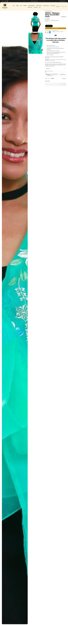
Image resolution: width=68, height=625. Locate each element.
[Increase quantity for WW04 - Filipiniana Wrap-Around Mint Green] (50, 24)
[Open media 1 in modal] (15, 317)
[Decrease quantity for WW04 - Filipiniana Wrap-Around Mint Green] (46, 24)
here (53, 56)
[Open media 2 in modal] (35, 21)
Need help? (64, 78)
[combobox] (63, 1)
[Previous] (24, 1)
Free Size (47, 20)
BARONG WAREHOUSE (48, 11)
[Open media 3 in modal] (35, 43)
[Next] (44, 1)
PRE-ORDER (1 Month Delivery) (55, 20)
